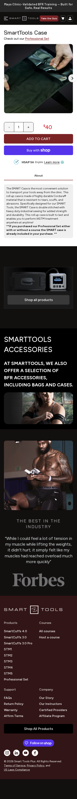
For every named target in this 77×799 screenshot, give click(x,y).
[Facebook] (35, 753)
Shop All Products (38, 729)
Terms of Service (14, 765)
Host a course (49, 637)
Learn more (52, 162)
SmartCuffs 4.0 (15, 631)
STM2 (8, 655)
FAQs (8, 698)
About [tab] (38, 175)
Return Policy (13, 704)
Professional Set (37, 38)
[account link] (70, 18)
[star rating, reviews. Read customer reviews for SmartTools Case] (38, 29)
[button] (63, 18)
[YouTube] (26, 753)
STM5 (8, 673)
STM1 (8, 649)
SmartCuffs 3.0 (15, 637)
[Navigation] (6, 18)
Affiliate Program (52, 716)
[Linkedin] (16, 753)
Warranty (11, 710)
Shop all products (38, 300)
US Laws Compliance (17, 769)
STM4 (8, 667)
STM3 (8, 661)
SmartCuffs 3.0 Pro (18, 643)
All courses (47, 631)
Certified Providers (53, 710)
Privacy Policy (35, 765)
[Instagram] (7, 753)
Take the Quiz (49, 18)
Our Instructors (50, 704)
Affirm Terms (13, 716)
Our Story (46, 698)
